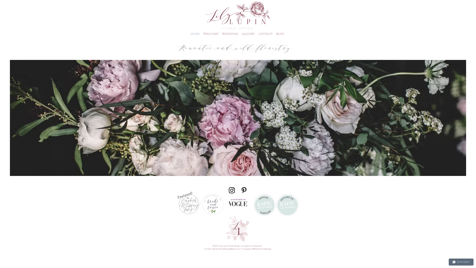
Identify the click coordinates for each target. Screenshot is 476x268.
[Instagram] (232, 190)
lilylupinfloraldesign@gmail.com (226, 249)
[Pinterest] (244, 190)
